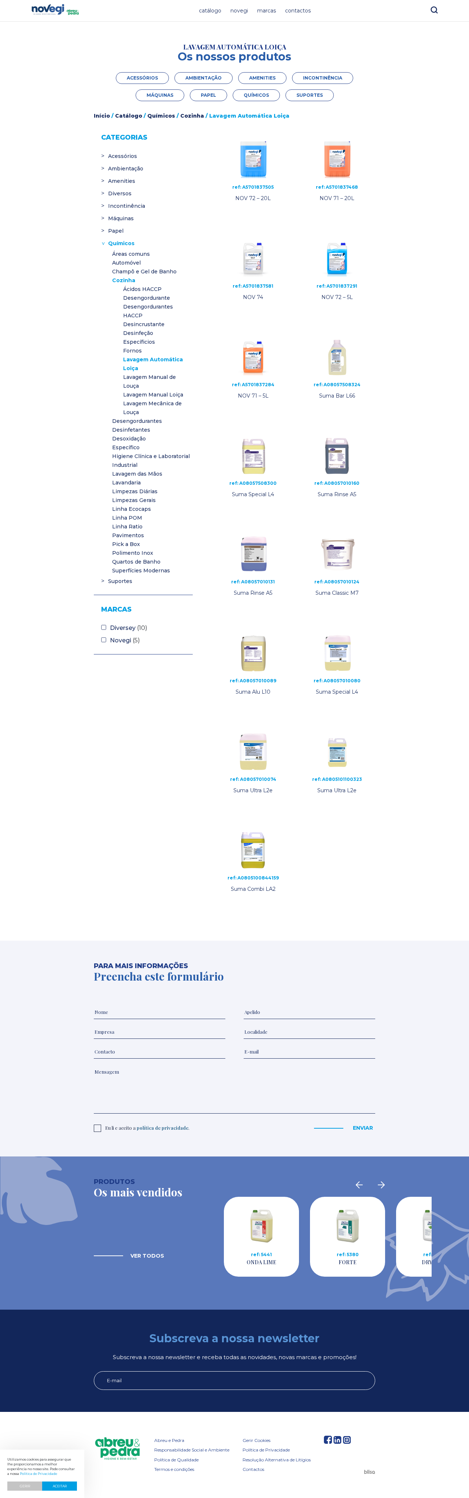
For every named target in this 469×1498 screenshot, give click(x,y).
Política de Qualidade (176, 1459)
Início (102, 115)
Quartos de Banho (136, 561)
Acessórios (142, 78)
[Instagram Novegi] (347, 1441)
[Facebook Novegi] (328, 1441)
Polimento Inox (132, 553)
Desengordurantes (137, 421)
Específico (126, 447)
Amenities (262, 78)
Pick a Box (126, 544)
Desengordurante (146, 298)
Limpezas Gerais (134, 500)
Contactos (298, 11)
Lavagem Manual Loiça (153, 394)
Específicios (139, 342)
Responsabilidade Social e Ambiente (191, 1450)
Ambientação (203, 78)
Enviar (363, 1128)
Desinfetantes (131, 430)
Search (434, 10)
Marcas (266, 11)
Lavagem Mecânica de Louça (152, 408)
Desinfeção (138, 333)
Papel (208, 95)
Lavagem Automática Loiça (153, 364)
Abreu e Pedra (169, 1440)
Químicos (256, 95)
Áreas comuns (131, 254)
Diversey (123, 627)
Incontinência (322, 78)
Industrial (124, 465)
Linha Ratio (127, 526)
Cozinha (192, 115)
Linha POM (127, 517)
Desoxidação (129, 438)
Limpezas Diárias (135, 491)
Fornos (132, 350)
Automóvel (126, 262)
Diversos (120, 193)
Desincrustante (144, 324)
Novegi (239, 11)
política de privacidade (162, 1128)
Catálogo (210, 11)
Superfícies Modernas (141, 570)
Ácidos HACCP (142, 289)
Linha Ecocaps (131, 509)
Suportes (309, 95)
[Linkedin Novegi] (337, 1441)
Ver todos (147, 1255)
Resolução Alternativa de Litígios (277, 1459)
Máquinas (160, 95)
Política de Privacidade (266, 1450)
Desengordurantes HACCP (148, 311)
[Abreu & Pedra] (117, 1449)
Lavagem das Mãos (137, 474)
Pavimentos (128, 535)
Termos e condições (174, 1469)
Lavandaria (126, 482)
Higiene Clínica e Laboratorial (151, 456)
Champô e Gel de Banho (144, 271)
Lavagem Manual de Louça (149, 381)
